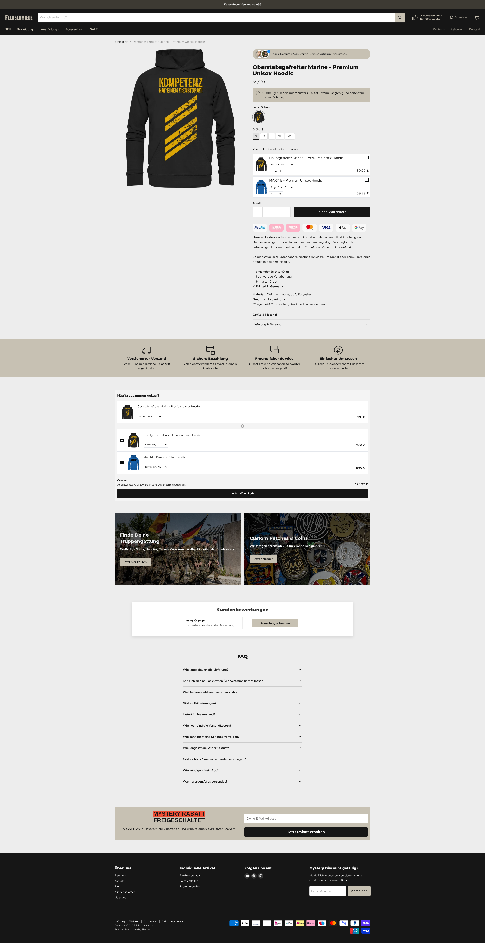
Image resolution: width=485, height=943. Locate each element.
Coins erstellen (189, 881)
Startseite (121, 42)
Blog (117, 886)
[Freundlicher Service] (274, 358)
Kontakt (474, 29)
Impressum (177, 921)
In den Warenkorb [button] (243, 493)
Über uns (120, 897)
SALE (94, 29)
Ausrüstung (49, 29)
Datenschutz (150, 921)
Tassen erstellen (190, 886)
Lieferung (120, 921)
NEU (8, 29)
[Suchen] (400, 17)
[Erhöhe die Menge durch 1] (286, 212)
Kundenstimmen (125, 892)
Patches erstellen (191, 875)
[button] (271, 171)
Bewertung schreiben (275, 623)
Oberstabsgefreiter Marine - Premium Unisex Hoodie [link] (169, 406)
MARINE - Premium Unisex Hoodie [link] (296, 180)
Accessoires (74, 29)
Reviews (439, 29)
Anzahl (257, 203)
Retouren (457, 29)
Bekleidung (25, 29)
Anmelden (359, 891)
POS (117, 929)
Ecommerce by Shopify (137, 929)
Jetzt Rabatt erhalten (306, 832)
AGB (164, 921)
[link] (261, 164)
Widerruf (134, 921)
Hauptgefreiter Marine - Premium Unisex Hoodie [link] (306, 158)
